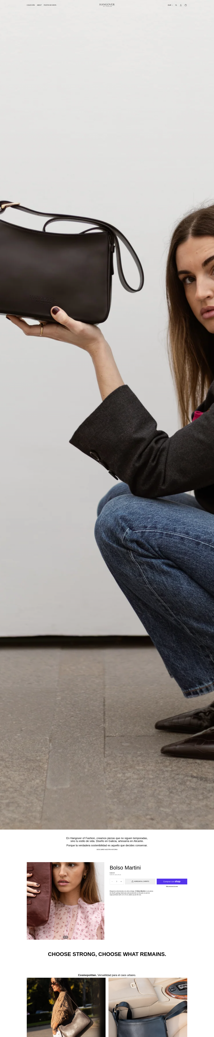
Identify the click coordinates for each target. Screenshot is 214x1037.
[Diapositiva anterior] (29, 900)
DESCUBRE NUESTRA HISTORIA (107, 849)
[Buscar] (176, 5)
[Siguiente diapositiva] (101, 900)
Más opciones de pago (172, 886)
